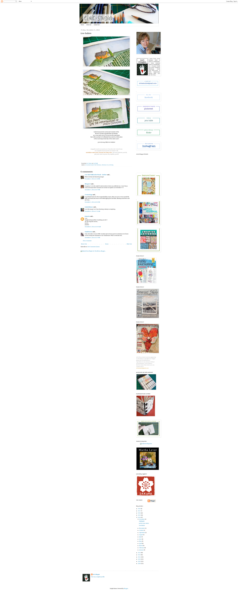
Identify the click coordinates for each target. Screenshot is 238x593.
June (140, 539)
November (142, 528)
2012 (139, 554)
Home (82, 24)
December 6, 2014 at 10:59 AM (93, 226)
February (141, 547)
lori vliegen (96, 574)
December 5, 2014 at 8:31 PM (92, 202)
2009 (139, 561)
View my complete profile (97, 576)
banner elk (93, 165)
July (140, 537)
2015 (139, 515)
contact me (97, 24)
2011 (139, 557)
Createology (88, 194)
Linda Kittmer (89, 207)
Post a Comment (87, 240)
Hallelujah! (142, 521)
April (140, 543)
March (141, 545)
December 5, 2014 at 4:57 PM (92, 189)
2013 (139, 552)
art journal (87, 165)
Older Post (129, 244)
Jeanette (87, 216)
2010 (139, 559)
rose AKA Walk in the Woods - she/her (96, 174)
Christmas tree (105, 165)
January (141, 550)
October (141, 530)
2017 (139, 511)
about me (88, 24)
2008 (139, 563)
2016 (139, 513)
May (140, 541)
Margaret (88, 184)
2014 (139, 517)
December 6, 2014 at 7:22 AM (92, 211)
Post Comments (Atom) (94, 246)
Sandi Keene (88, 231)
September (142, 532)
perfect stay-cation (144, 523)
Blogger (126, 588)
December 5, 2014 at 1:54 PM (92, 179)
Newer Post (84, 244)
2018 (139, 508)
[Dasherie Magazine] (146, 443)
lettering (111, 165)
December (142, 519)
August (141, 534)
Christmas (98, 165)
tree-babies (142, 525)
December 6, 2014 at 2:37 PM (92, 237)
